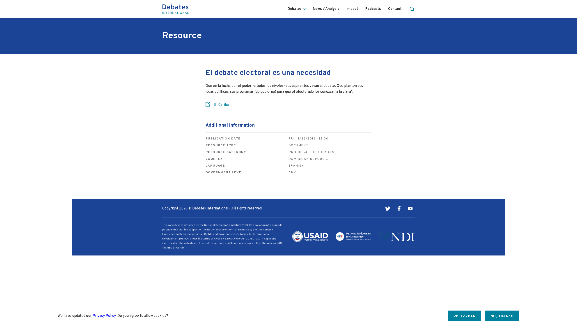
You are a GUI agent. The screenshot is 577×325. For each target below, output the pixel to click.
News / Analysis (326, 9)
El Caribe (221, 105)
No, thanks (502, 316)
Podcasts (373, 9)
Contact (395, 9)
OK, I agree (464, 316)
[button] (412, 9)
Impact (352, 9)
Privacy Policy (104, 316)
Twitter (387, 208)
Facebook (398, 208)
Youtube (410, 208)
